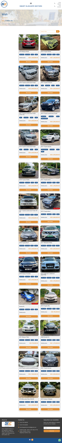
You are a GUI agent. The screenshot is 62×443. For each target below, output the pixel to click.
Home (3, 20)
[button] (30, 3)
